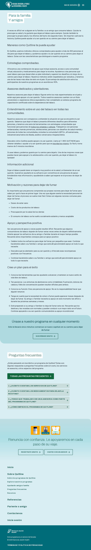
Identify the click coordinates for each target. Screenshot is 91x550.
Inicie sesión (70, 5)
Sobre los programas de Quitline (21, 478)
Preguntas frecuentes (17, 489)
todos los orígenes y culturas (43, 127)
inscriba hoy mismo (61, 143)
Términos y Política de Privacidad (25, 545)
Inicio (10, 467)
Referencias (14, 499)
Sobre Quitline (15, 474)
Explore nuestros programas (19, 482)
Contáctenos (15, 513)
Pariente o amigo (17, 506)
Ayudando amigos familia (18, 485)
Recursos (11, 493)
